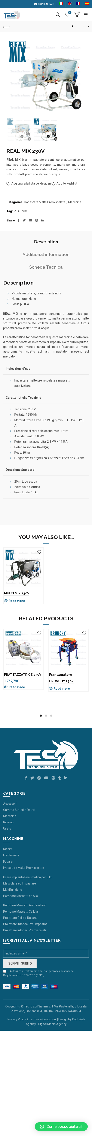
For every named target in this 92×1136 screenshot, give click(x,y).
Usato (7, 828)
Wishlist (69, 12)
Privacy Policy (16, 1019)
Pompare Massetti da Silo (20, 896)
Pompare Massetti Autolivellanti (24, 905)
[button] (61, 1126)
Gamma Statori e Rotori (19, 810)
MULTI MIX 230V (16, 593)
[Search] (57, 14)
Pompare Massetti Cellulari (21, 911)
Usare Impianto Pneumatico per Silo (27, 877)
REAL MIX (20, 211)
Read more (17, 601)
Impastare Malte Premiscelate (44, 202)
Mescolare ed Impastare (19, 883)
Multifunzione (12, 889)
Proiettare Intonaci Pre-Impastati (25, 924)
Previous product (75, 26)
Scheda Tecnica (46, 267)
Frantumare (11, 855)
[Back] (6, 26)
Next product (85, 26)
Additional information (46, 254)
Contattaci (46, 4)
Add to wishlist (66, 183)
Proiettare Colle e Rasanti (20, 917)
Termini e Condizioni (42, 1019)
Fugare (8, 861)
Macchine (74, 202)
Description (46, 241)
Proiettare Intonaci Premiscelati (24, 930)
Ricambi (8, 822)
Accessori (9, 803)
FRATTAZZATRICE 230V (22, 675)
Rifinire (8, 849)
